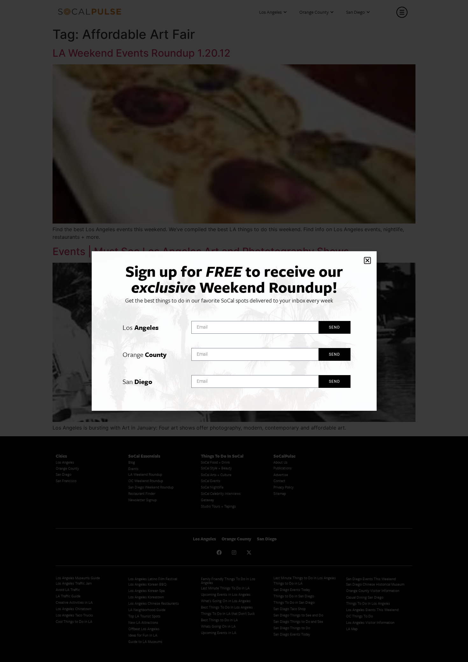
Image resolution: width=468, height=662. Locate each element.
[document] (234, 331)
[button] (367, 260)
